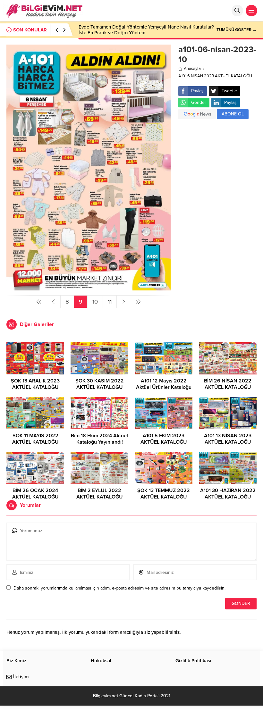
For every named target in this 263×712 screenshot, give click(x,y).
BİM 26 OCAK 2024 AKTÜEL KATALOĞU (35, 493)
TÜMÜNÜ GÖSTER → (236, 29)
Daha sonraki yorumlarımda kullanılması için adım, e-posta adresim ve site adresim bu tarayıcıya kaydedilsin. (119, 588)
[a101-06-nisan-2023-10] (88, 287)
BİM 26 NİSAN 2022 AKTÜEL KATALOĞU (227, 384)
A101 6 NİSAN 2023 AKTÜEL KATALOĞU (215, 76)
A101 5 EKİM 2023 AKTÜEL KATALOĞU (163, 438)
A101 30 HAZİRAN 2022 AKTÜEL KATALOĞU (228, 493)
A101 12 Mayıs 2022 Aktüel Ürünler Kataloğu (163, 384)
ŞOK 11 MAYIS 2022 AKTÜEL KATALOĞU (35, 438)
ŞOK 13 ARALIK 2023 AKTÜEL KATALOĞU (35, 384)
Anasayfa (192, 68)
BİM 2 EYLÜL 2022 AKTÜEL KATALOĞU (99, 493)
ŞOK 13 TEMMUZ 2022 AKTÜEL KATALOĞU (163, 493)
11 (110, 301)
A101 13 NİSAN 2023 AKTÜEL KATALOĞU (227, 438)
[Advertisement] (217, 162)
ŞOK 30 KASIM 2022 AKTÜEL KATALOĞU (99, 384)
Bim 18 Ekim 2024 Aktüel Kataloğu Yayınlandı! (99, 438)
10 (95, 301)
